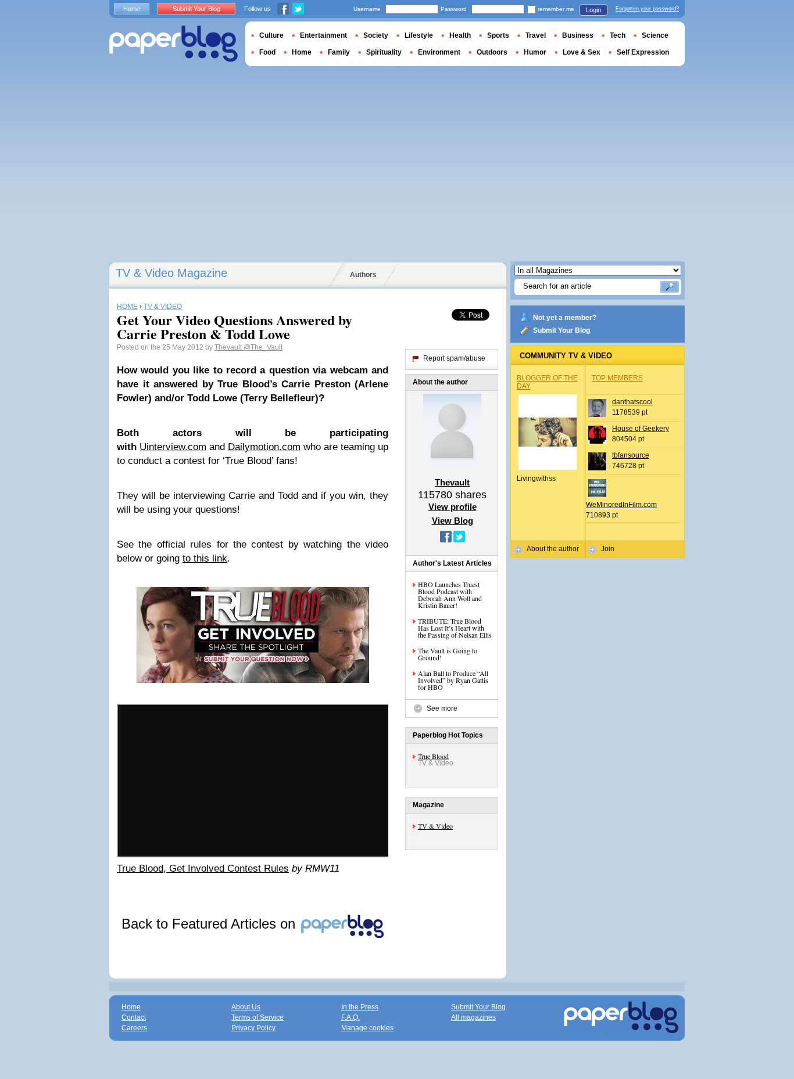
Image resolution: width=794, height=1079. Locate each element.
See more (442, 708)
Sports (498, 35)
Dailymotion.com (264, 446)
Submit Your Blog (561, 330)
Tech (617, 35)
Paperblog (173, 44)
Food (267, 52)
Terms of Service (257, 1017)
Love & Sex (581, 52)
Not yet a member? (564, 318)
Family (339, 52)
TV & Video (435, 825)
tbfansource (630, 455)
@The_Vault (263, 347)
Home (131, 8)
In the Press (359, 1007)
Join (607, 549)
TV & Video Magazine (171, 273)
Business (577, 35)
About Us (245, 1007)
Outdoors (492, 52)
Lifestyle (419, 35)
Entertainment (323, 35)
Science (655, 35)
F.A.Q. (350, 1017)
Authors (363, 275)
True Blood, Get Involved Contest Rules (203, 868)
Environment (439, 52)
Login (593, 9)
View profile (452, 507)
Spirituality (384, 52)
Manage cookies (367, 1028)
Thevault (229, 347)
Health (460, 35)
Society (375, 35)
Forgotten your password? (647, 9)
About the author (553, 549)
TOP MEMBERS (617, 378)
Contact (133, 1017)
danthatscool (632, 402)
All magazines (473, 1017)
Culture (271, 35)
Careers (134, 1028)
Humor (535, 52)
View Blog (452, 521)
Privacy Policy (253, 1028)
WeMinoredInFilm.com (621, 505)
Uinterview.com (173, 446)
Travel (535, 35)
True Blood (433, 756)
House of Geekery (640, 429)
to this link (205, 558)
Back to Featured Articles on (210, 923)
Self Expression (643, 52)
